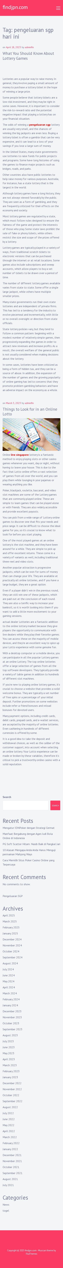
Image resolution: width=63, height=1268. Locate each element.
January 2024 (10, 1005)
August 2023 (10, 1035)
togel (6, 1210)
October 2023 (11, 1023)
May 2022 (8, 1125)
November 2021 (12, 1161)
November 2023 (12, 1017)
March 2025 (10, 921)
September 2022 (12, 1101)
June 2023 (9, 1047)
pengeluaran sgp (40, 124)
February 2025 (11, 927)
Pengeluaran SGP (13, 896)
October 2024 (11, 951)
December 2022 (12, 1083)
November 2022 (12, 1089)
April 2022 (9, 1131)
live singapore (20, 454)
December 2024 (12, 939)
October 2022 (11, 1095)
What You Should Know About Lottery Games (28, 56)
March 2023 (10, 1065)
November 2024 (12, 945)
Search (7, 797)
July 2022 (8, 1113)
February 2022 (11, 1143)
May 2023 (8, 1053)
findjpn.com (15, 7)
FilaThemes (31, 1253)
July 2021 (8, 1185)
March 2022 (10, 1137)
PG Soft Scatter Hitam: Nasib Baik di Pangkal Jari (31, 844)
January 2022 (10, 1149)
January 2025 (10, 933)
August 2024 (10, 963)
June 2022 (9, 1119)
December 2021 (12, 1155)
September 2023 (12, 1029)
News (6, 1204)
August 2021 (10, 1179)
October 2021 (11, 1167)
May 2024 (8, 981)
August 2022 (10, 1107)
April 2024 (9, 987)
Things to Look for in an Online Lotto (30, 412)
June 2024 (9, 975)
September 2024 (12, 957)
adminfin (29, 47)
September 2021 (12, 1173)
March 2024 (10, 993)
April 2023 (9, 1059)
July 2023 (8, 1041)
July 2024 (8, 969)
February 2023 (11, 1071)
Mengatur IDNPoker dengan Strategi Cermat (29, 828)
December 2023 (12, 1011)
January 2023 (10, 1077)
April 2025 (9, 915)
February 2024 (11, 999)
